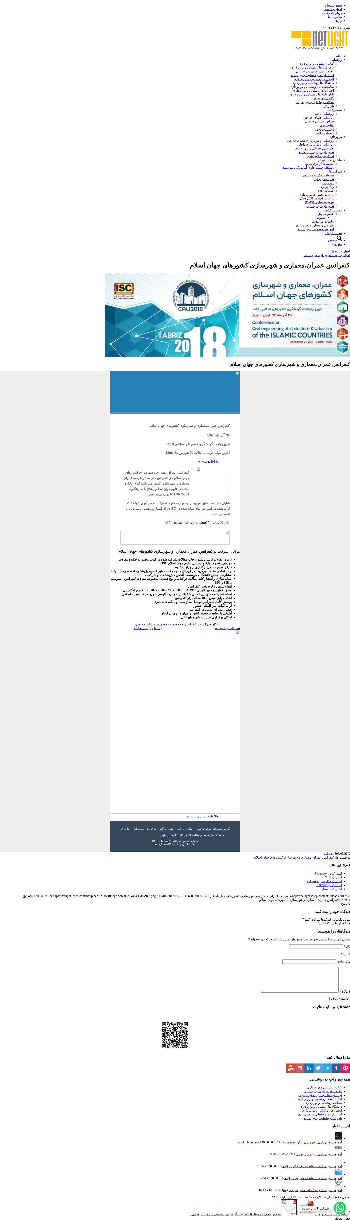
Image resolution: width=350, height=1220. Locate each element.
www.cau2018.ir (209, 461)
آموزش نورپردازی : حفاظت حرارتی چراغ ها (313, 1178)
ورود (339, 20)
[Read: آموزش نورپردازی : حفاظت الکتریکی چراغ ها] (338, 1162)
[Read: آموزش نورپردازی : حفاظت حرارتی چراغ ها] (338, 1174)
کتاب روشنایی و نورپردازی (324, 1087)
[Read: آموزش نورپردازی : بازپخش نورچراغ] (338, 1150)
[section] (175, 611)
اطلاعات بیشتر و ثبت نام (203, 816)
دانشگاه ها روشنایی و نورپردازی (321, 1106)
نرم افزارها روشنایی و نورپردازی (320, 1095)
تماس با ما (335, 16)
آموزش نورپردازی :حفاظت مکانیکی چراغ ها (312, 1190)
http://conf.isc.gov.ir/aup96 (190, 522)
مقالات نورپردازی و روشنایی (323, 1091)
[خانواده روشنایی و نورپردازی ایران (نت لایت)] (319, 48)
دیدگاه (344, 991)
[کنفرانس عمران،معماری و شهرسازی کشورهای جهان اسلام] (227, 355)
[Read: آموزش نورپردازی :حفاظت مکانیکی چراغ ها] (338, 1186)
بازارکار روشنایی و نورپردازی (322, 1118)
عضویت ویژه (333, 5)
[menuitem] (171, 5)
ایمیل (345, 954)
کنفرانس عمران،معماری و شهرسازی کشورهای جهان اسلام (294, 857)
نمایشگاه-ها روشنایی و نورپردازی (320, 1099)
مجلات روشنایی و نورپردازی (323, 1102)
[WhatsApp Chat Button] (340, 1208)
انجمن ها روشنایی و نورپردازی (322, 1110)
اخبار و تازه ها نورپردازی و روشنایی (326, 255)
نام (347, 946)
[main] (175, 611)
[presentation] (175, 611)
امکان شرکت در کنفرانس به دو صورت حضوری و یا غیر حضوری (177, 624)
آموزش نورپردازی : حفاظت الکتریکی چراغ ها (312, 1166)
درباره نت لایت (332, 13)
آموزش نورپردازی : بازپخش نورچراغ (318, 1154)
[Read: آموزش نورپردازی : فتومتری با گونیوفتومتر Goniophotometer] (338, 1138)
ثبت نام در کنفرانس (227, 628)
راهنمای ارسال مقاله (148, 628)
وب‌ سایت (343, 961)
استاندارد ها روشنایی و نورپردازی (320, 1114)
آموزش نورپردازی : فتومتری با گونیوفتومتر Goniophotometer (289, 1142)
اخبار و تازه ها (333, 9)
